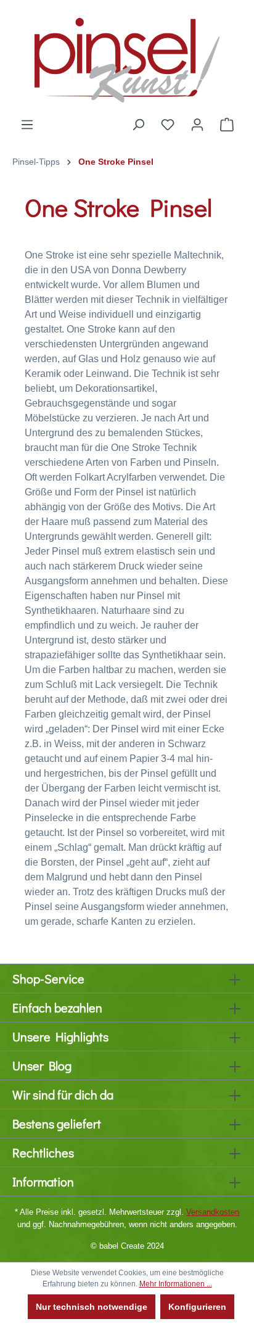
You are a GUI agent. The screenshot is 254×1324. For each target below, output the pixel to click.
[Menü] (27, 124)
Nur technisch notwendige (91, 1307)
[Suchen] (138, 124)
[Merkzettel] (167, 124)
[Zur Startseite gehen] (127, 58)
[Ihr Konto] (197, 124)
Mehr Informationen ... (175, 1284)
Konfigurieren (197, 1307)
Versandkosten (212, 1212)
